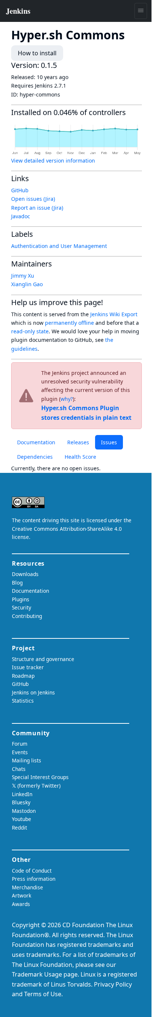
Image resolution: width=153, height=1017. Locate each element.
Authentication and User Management (59, 245)
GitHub (20, 190)
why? (67, 398)
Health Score (80, 456)
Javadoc (20, 216)
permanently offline (69, 322)
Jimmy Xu (22, 275)
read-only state (30, 331)
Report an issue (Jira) (37, 207)
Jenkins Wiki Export (113, 314)
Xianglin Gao (27, 284)
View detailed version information (53, 160)
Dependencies (35, 456)
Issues (109, 442)
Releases (78, 442)
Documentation (36, 442)
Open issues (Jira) (33, 198)
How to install (37, 53)
